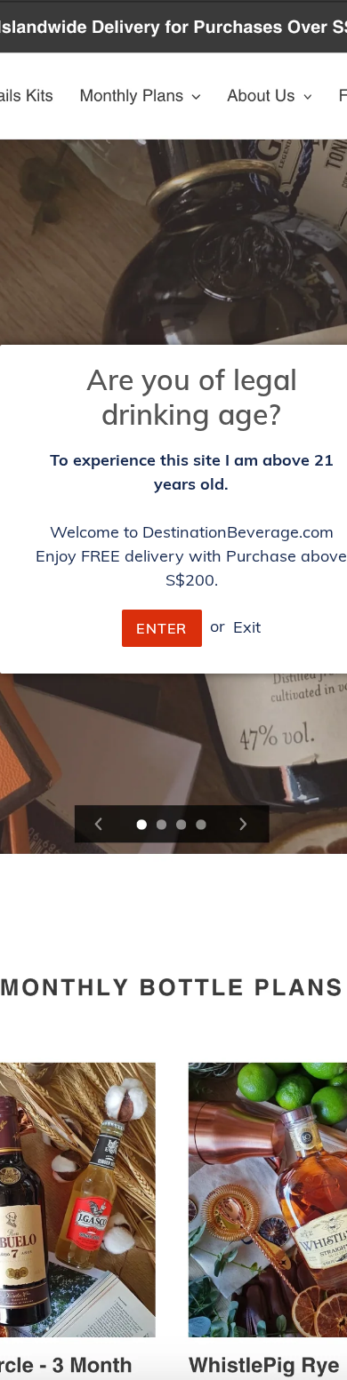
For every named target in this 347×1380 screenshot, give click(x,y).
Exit (247, 626)
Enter (161, 628)
